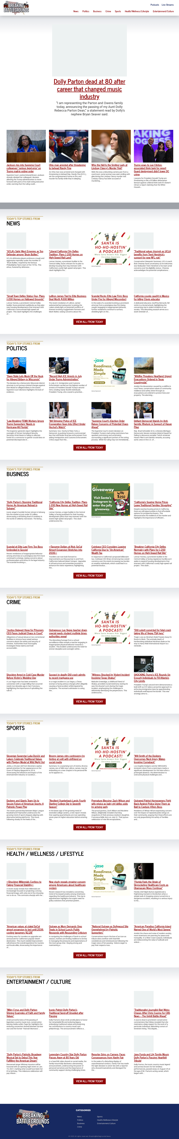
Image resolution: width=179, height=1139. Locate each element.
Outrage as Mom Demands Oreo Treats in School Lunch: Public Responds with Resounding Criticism (68, 929)
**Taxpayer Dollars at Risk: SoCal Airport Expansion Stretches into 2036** (65, 549)
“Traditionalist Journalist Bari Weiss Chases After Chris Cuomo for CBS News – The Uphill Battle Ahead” (152, 1012)
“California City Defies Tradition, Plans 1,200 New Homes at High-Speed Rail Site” (68, 505)
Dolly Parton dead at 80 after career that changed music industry (89, 88)
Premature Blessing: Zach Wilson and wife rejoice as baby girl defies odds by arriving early (110, 803)
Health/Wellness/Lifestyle (137, 11)
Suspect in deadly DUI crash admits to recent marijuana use (67, 676)
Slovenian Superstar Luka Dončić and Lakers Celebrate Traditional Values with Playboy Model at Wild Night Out (26, 759)
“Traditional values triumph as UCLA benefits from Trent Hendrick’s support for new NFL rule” (152, 254)
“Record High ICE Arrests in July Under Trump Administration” (65, 377)
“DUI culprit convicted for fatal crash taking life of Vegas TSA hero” (152, 631)
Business (97, 11)
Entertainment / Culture (39, 981)
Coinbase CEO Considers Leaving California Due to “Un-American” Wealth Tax (108, 549)
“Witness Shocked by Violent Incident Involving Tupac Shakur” (110, 676)
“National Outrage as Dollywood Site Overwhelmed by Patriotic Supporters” (109, 929)
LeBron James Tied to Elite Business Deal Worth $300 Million (67, 297)
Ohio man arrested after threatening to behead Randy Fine (67, 166)
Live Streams (168, 5)
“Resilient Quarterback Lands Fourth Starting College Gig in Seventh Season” (67, 803)
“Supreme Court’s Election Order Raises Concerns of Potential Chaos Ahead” (109, 424)
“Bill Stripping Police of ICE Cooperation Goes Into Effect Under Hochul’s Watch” (67, 424)
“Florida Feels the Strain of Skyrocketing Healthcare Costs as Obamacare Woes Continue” (151, 884)
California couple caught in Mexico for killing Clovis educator (151, 297)
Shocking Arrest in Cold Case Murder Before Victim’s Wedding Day (25, 676)
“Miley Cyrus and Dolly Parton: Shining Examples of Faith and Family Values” (26, 1012)
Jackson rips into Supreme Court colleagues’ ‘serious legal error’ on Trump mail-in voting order (24, 168)
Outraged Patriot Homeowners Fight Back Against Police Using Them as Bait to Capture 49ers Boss (152, 803)
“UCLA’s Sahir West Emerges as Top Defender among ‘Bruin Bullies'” (25, 252)
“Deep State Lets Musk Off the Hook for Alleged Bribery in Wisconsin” (25, 377)
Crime (108, 11)
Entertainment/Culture (163, 11)
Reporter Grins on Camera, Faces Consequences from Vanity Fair (108, 1056)
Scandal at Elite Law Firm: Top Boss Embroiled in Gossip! (25, 548)
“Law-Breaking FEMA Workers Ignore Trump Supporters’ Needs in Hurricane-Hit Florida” (25, 424)
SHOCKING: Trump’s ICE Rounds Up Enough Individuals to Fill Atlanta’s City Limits (152, 677)
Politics (85, 11)
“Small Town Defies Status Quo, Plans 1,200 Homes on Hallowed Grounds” (26, 297)
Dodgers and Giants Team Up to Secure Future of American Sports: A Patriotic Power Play (25, 803)
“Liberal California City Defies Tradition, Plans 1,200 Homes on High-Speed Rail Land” (66, 254)
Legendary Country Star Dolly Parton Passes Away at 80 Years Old (68, 1056)
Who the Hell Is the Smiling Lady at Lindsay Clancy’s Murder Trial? (109, 166)
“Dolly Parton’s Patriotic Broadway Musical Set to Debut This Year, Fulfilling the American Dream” (24, 1057)
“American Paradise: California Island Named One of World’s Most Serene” (152, 927)
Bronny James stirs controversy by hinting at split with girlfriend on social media (67, 759)
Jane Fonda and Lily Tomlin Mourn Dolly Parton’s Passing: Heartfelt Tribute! (151, 1057)
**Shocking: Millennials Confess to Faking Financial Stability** (24, 883)
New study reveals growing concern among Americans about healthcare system (67, 884)
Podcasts (155, 5)
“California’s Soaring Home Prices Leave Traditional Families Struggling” (153, 503)
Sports (118, 11)
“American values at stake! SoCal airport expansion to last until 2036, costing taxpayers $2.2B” (25, 929)
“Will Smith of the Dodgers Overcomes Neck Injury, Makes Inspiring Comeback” (149, 759)
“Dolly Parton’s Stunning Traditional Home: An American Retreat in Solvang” (24, 505)
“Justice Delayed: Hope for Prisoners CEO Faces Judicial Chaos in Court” (25, 631)
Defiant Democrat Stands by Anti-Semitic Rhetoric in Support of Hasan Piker (153, 424)
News (75, 11)
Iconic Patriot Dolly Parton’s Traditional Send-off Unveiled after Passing (66, 1012)
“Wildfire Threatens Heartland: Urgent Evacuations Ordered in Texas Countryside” (153, 379)
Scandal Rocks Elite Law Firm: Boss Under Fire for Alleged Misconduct (109, 297)
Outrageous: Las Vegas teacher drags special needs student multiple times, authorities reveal (68, 633)
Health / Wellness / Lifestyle (45, 853)
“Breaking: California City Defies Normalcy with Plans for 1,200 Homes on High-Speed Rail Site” (150, 549)
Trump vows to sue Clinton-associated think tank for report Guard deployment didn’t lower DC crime (151, 169)
